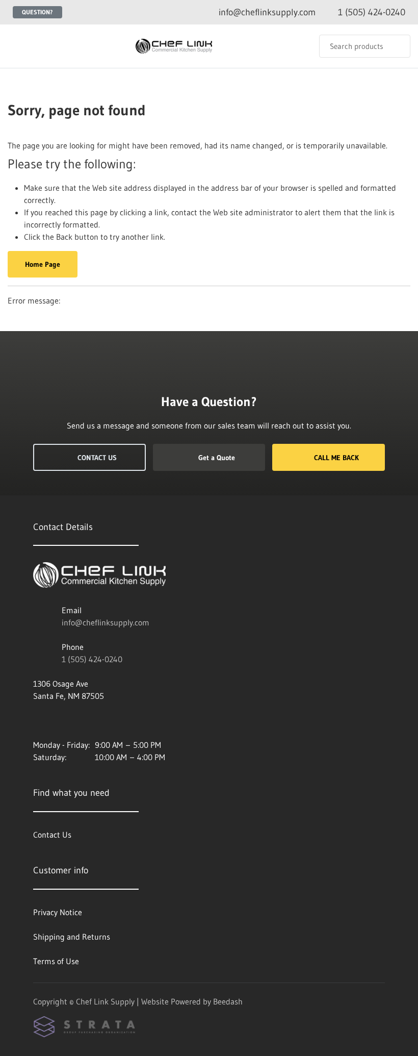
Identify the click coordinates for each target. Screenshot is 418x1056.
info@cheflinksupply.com (105, 622)
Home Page (42, 264)
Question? (37, 12)
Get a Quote (216, 457)
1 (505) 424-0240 (92, 659)
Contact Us (97, 457)
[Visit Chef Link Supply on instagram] (37, 720)
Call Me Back (336, 457)
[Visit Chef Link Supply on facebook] (59, 720)
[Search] (395, 46)
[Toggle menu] (18, 46)
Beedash (228, 1001)
